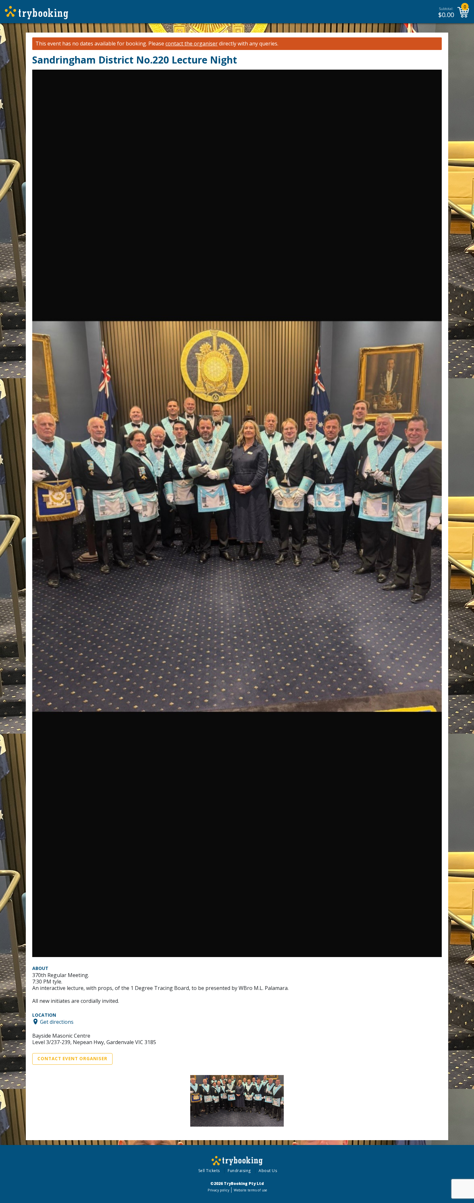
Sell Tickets (209, 1170)
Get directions (57, 1021)
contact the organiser (191, 44)
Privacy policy (218, 1190)
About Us (268, 1170)
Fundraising (239, 1170)
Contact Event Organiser (72, 1058)
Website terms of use (250, 1190)
